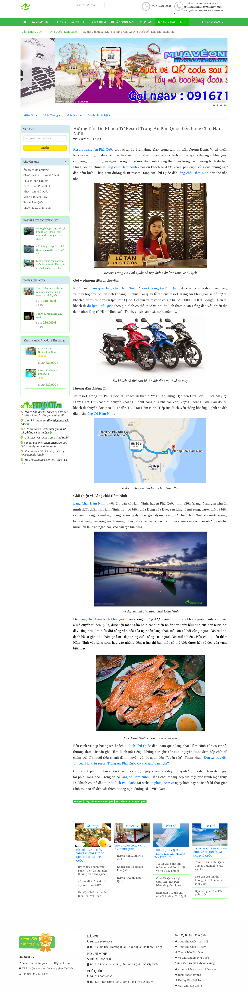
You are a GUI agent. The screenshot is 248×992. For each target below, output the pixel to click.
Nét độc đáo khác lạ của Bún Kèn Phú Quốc (92, 894)
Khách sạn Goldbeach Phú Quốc (130, 868)
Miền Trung (50, 115)
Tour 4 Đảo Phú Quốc (191, 952)
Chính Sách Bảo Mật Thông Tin (197, 969)
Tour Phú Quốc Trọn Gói (193, 941)
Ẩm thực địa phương (36, 170)
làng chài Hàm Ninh (122, 167)
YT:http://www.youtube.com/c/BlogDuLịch (47, 968)
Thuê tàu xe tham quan (37, 207)
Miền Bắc (29, 115)
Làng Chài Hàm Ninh (89, 503)
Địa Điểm (99, 22)
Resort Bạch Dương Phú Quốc (47, 350)
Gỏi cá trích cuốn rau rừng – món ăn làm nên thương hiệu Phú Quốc (92, 870)
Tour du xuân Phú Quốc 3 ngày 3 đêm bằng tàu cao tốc (209, 865)
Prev (26, 74)
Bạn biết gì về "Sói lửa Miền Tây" (208, 892)
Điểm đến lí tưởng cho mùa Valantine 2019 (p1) (171, 894)
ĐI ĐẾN (45, 147)
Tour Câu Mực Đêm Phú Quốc (49, 315)
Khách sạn (43, 22)
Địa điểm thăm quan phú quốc (130, 801)
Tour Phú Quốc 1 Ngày (192, 946)
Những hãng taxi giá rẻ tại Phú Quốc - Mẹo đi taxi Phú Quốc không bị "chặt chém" (50, 234)
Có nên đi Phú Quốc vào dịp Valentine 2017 (92, 883)
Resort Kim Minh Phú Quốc (130, 857)
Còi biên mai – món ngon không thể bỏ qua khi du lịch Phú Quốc (90, 855)
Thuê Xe (80, 22)
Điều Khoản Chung (189, 975)
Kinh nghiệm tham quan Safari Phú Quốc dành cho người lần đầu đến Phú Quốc (50, 266)
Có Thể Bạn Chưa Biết (36, 186)
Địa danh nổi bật (98, 115)
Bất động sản (124, 22)
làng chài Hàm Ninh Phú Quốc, (103, 619)
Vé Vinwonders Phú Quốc (193, 957)
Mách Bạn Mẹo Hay (35, 196)
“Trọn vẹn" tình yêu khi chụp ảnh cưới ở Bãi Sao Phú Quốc (210, 852)
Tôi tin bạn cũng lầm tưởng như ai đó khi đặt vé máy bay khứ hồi (170, 867)
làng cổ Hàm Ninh (134, 777)
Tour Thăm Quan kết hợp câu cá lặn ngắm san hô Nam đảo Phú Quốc (50, 292)
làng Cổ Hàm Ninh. (101, 413)
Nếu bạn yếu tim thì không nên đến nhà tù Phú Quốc (208, 880)
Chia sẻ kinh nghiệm (35, 181)
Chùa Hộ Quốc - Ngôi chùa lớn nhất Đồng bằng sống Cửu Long (168, 881)
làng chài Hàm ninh (193, 173)
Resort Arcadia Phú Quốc (129, 879)
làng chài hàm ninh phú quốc (99, 801)
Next (221, 74)
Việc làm (145, 22)
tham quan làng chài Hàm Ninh (113, 288)
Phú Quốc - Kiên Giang (64, 31)
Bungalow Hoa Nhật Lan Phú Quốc (130, 847)
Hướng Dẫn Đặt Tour (191, 980)
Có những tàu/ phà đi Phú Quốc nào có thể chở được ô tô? (50, 250)
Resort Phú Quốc (33, 202)
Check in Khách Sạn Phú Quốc (41, 175)
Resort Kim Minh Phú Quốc (47, 372)
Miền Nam (72, 115)
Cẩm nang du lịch (173, 22)
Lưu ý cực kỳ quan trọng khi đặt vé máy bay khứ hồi (169, 853)
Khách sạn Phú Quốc (35, 191)
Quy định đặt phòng (190, 985)
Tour (62, 22)
